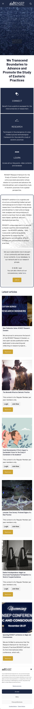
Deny (17, 697)
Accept (17, 691)
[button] (31, 669)
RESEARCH (17, 126)
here (24, 273)
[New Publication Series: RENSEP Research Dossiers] (17, 311)
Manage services (17, 686)
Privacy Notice (21, 706)
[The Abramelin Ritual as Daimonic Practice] (17, 375)
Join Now (15, 404)
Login (6, 404)
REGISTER (17, 41)
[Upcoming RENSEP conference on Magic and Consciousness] (17, 617)
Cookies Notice (13, 706)
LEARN (17, 157)
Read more (8, 352)
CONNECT (17, 100)
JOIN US (17, 280)
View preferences (17, 702)
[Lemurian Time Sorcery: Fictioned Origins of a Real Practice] (17, 495)
